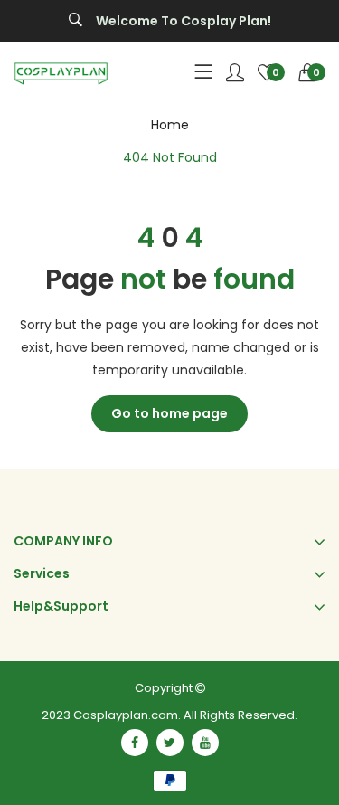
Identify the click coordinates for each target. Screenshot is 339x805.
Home (170, 125)
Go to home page (169, 413)
